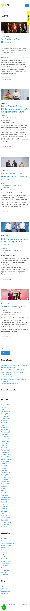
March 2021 (4, 515)
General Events (21, 50)
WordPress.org (5, 593)
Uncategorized (5, 52)
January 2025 (5, 434)
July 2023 (4, 463)
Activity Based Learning (8, 543)
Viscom (12, 52)
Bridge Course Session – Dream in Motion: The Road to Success (14, 176)
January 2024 (5, 452)
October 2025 (5, 416)
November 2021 (6, 499)
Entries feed (4, 588)
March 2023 (4, 470)
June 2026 (4, 409)
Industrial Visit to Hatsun (8, 377)
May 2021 (4, 513)
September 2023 (6, 459)
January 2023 (5, 475)
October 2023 (5, 457)
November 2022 (6, 477)
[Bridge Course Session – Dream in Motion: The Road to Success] (15, 162)
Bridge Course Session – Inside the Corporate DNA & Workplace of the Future (14, 109)
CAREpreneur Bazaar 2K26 (9, 383)
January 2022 (5, 495)
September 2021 (6, 504)
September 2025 (6, 418)
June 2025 (4, 425)
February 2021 (5, 518)
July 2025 (4, 423)
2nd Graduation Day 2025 (13, 306)
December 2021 (6, 497)
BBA (10, 50)
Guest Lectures (16, 118)
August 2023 (5, 461)
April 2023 (4, 468)
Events (14, 50)
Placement (4, 565)
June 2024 (4, 445)
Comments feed (5, 591)
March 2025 (4, 429)
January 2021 (5, 520)
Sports (3, 568)
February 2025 (5, 432)
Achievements (13, 48)
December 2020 (6, 522)
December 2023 (6, 454)
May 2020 (4, 527)
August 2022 (5, 484)
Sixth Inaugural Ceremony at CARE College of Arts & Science (14, 242)
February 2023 (5, 472)
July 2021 (4, 508)
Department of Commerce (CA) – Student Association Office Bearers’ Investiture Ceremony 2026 (13, 372)
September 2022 (6, 481)
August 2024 (5, 441)
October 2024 (5, 436)
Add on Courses (6, 545)
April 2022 (4, 490)
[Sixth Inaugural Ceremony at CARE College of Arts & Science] (15, 227)
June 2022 (4, 486)
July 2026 (4, 407)
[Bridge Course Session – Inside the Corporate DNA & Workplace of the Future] (15, 94)
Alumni (20, 48)
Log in (3, 586)
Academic (5, 48)
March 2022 (4, 493)
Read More (7, 79)
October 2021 (5, 502)
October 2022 (5, 479)
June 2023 (4, 466)
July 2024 (4, 443)
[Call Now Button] (4, 607)
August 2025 (5, 420)
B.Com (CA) (4, 50)
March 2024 (4, 448)
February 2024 (5, 450)
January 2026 (5, 414)
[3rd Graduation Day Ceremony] (15, 27)
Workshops (4, 574)
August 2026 (5, 405)
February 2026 (5, 411)
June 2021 (4, 511)
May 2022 (4, 488)
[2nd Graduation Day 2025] (15, 294)
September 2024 (6, 439)
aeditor (5, 46)
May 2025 (4, 427)
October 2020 (5, 524)
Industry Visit (5, 563)
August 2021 (5, 506)
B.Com (25, 48)
